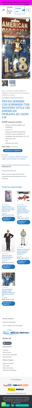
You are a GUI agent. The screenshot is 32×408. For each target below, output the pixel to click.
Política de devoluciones (9, 370)
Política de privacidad (22, 405)
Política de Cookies (8, 368)
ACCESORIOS (9, 91)
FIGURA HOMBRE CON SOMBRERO (16, 159)
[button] (27, 20)
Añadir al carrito (13, 150)
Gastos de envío (7, 357)
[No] (30, 401)
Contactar (5, 350)
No (13, 405)
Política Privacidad (8, 363)
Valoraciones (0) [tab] (6, 166)
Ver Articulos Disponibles (10, 354)
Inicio (3, 91)
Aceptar (7, 405)
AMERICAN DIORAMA (16, 98)
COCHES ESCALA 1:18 (10, 10)
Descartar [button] (26, 4)
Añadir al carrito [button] (7, 218)
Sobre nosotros (7, 352)
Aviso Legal (6, 365)
